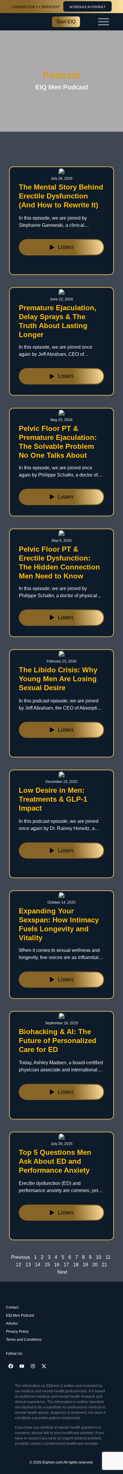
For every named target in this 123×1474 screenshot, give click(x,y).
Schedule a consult (87, 7)
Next (62, 1272)
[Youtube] (22, 1366)
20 (95, 1264)
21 (104, 1264)
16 (56, 1264)
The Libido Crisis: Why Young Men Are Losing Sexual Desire (58, 679)
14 (37, 1264)
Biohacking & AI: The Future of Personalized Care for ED (57, 1040)
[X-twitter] (44, 1366)
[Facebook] (11, 1366)
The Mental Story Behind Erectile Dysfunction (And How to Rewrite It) (61, 196)
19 (85, 1264)
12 (18, 1264)
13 (28, 1264)
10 (98, 1257)
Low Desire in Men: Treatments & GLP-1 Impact (53, 799)
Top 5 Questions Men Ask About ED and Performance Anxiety (55, 1161)
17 (66, 1264)
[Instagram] (33, 1366)
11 (107, 1257)
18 (76, 1264)
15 (47, 1264)
